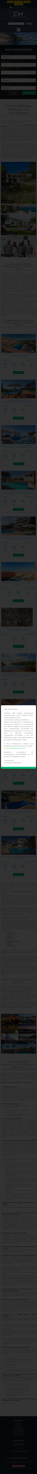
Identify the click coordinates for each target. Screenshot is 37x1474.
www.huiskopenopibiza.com (16, 748)
